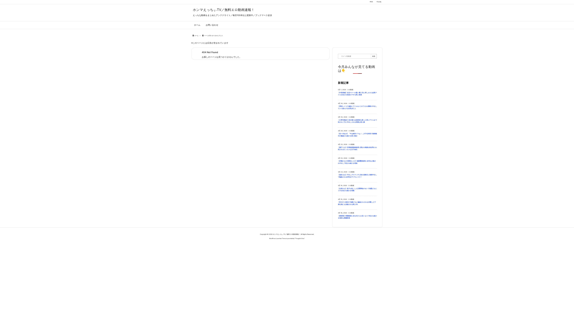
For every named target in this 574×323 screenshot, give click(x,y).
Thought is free (299, 238)
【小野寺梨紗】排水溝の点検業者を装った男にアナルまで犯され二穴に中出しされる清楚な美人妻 (357, 121)
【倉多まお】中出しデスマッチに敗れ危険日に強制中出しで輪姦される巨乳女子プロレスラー (357, 176)
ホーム (196, 35)
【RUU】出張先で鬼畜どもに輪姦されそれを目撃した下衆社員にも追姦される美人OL (357, 203)
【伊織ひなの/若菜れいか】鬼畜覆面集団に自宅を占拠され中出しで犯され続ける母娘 (357, 162)
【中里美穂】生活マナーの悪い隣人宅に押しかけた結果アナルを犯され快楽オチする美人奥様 (357, 94)
